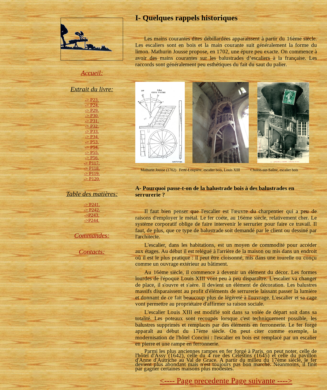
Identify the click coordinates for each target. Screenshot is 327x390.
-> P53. (92, 141)
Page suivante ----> (261, 380)
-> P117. (92, 162)
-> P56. (92, 157)
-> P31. (92, 120)
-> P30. (92, 115)
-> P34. (92, 136)
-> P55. (92, 152)
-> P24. (92, 105)
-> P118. (92, 168)
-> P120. (92, 178)
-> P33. (92, 131)
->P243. (91, 215)
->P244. (91, 220)
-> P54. (92, 147)
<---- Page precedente (195, 380)
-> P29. (92, 110)
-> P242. (92, 209)
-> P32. (92, 126)
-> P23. (92, 99)
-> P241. (92, 204)
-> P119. (92, 173)
